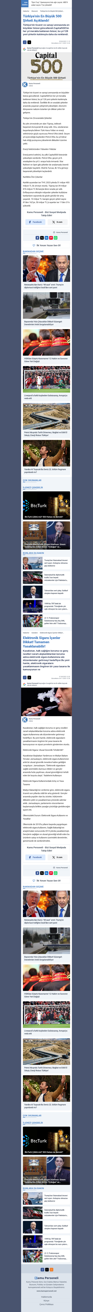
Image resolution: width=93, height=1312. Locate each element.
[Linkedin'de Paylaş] (46, 238)
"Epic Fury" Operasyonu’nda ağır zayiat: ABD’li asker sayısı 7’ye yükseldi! (48, 3)
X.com (59, 222)
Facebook (37, 222)
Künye (46, 1300)
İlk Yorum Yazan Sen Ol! (49, 245)
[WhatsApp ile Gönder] (55, 238)
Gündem (35, 633)
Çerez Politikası (46, 1304)
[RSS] (51, 1269)
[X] (47, 1269)
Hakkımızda (46, 1297)
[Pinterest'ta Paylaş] (51, 238)
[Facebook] (42, 1269)
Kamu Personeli (34, 85)
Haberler (26, 11)
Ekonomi (35, 11)
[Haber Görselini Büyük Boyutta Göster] (46, 66)
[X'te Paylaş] (29, 42)
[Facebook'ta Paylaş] (25, 42)
